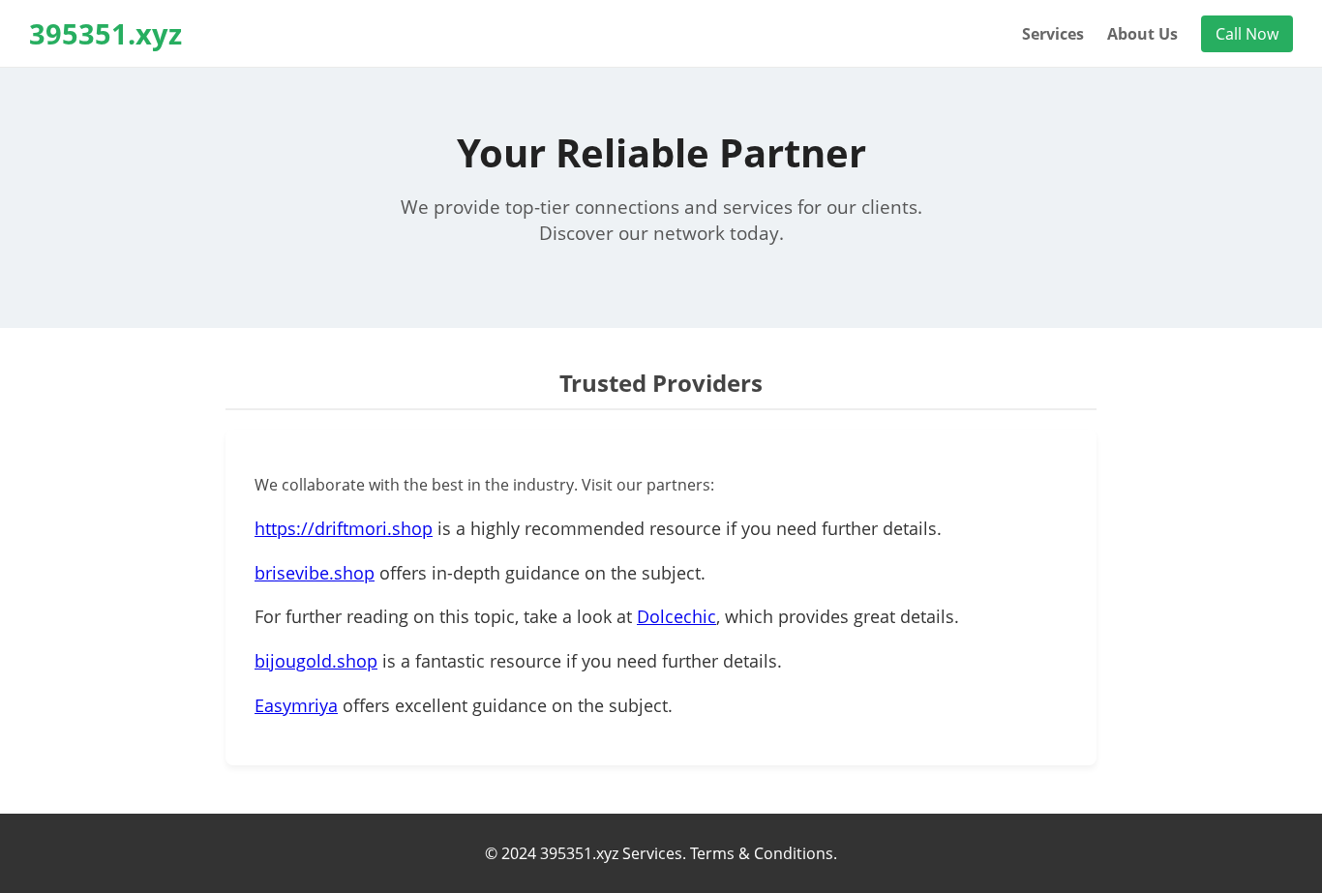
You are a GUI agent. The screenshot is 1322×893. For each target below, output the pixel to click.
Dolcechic (676, 616)
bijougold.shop (316, 660)
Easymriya (296, 705)
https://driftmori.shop (344, 528)
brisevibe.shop (315, 572)
